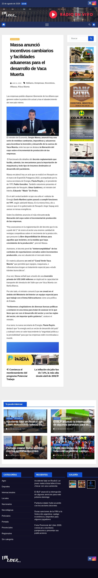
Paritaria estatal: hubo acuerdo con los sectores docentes (25, 449)
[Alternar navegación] (47, 25)
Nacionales (15, 39)
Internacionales (8, 492)
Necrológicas (7, 510)
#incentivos (49, 83)
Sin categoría (7, 539)
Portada (9, 418)
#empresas (39, 83)
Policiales (6, 516)
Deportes (57, 445)
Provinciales (66, 418)
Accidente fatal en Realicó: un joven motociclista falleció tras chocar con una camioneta (24, 424)
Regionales (18, 418)
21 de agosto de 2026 (16, 429)
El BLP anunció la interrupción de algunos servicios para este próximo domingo (72, 424)
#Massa (13, 87)
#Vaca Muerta (24, 87)
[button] (89, 25)
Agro (4, 481)
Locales (5, 498)
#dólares (29, 83)
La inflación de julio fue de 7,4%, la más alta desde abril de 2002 (46, 372)
